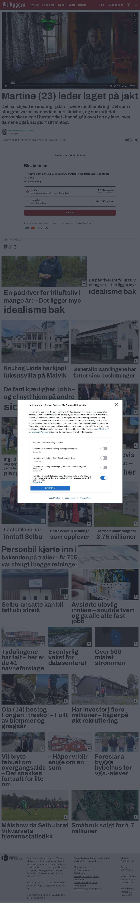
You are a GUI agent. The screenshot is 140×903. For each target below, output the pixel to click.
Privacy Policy (85, 498)
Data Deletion (54, 498)
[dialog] (70, 451)
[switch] (103, 448)
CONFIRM (50, 488)
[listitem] (70, 442)
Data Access (70, 498)
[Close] (117, 405)
